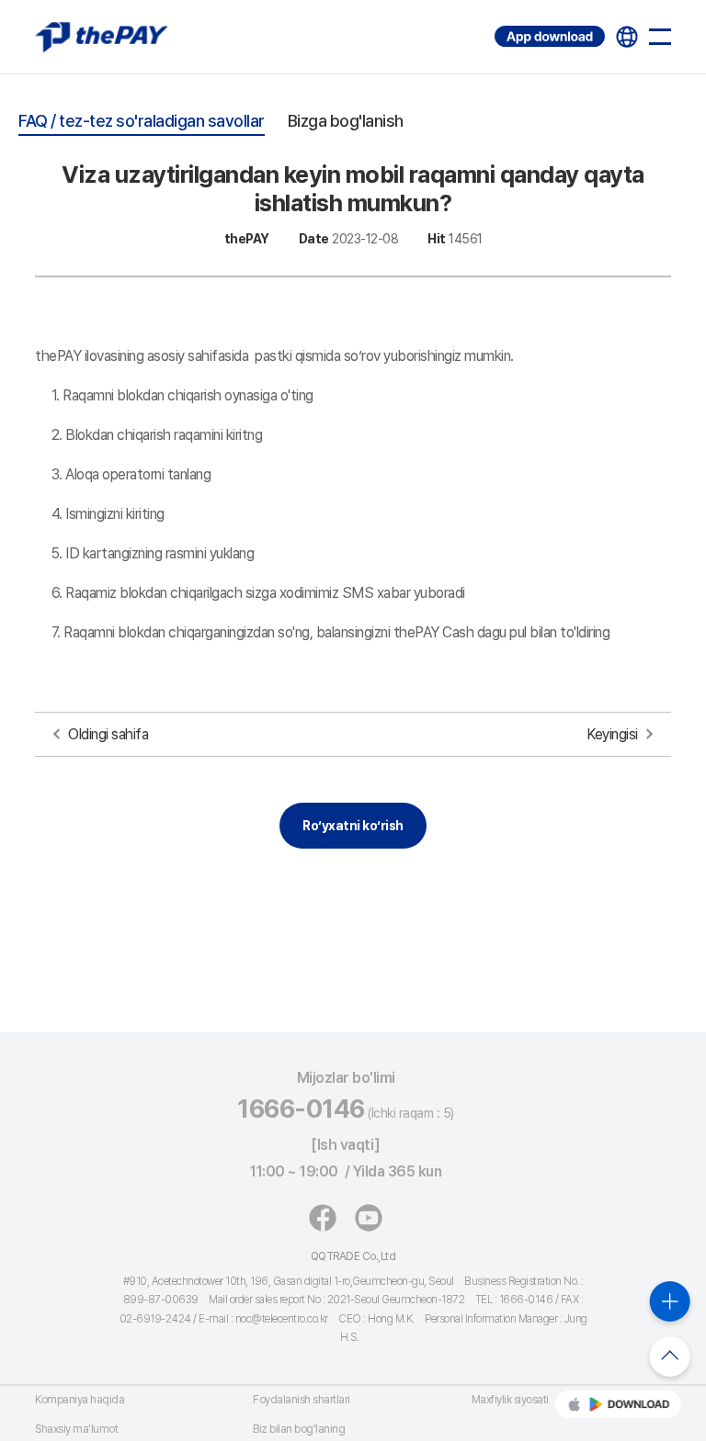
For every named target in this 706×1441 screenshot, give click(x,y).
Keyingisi (612, 734)
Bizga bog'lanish (346, 120)
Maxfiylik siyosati (510, 1399)
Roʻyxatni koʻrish (353, 825)
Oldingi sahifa (108, 734)
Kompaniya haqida (79, 1399)
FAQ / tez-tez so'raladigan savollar (141, 120)
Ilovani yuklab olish (497, 26)
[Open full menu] (660, 37)
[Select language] (627, 37)
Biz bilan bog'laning (299, 1429)
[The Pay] (101, 36)
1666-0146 (301, 1108)
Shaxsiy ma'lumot (76, 1429)
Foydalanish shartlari (301, 1399)
